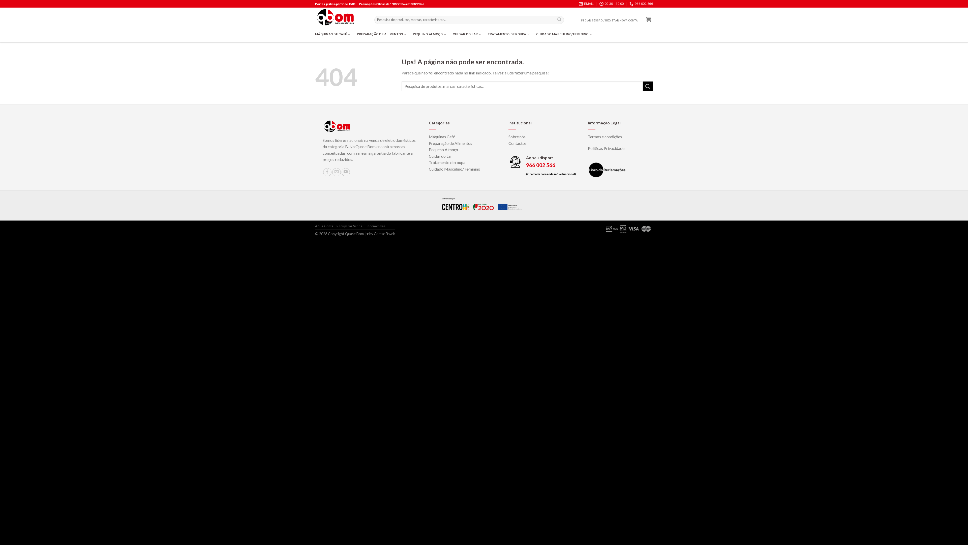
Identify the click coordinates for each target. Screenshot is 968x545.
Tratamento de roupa (447, 162)
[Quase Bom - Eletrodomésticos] (341, 17)
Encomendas (375, 226)
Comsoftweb (384, 234)
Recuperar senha (349, 226)
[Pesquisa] (559, 20)
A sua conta (324, 226)
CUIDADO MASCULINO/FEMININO (562, 34)
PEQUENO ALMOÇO (428, 34)
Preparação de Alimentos (450, 143)
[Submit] (648, 86)
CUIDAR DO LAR (465, 34)
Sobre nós (517, 136)
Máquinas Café (442, 136)
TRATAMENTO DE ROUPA (507, 34)
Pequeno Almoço (443, 149)
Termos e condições (605, 136)
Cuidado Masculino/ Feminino (454, 169)
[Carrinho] (648, 19)
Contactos (517, 143)
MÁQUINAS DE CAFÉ (331, 34)
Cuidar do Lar (440, 156)
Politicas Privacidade (606, 148)
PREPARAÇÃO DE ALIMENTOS (380, 34)
